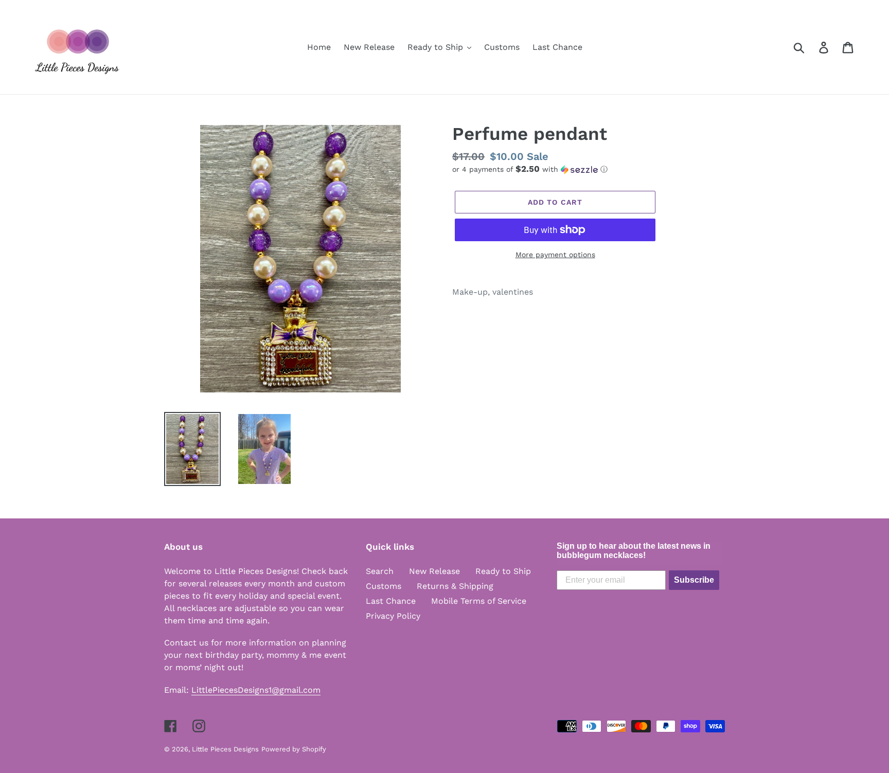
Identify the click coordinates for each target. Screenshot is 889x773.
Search (380, 571)
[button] (588, 169)
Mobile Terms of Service (478, 601)
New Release (434, 571)
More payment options (555, 254)
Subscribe (694, 580)
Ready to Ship (503, 571)
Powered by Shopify (293, 749)
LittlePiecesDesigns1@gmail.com (256, 690)
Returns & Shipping (455, 586)
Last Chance (391, 601)
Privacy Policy (393, 616)
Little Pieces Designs (225, 749)
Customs (383, 586)
